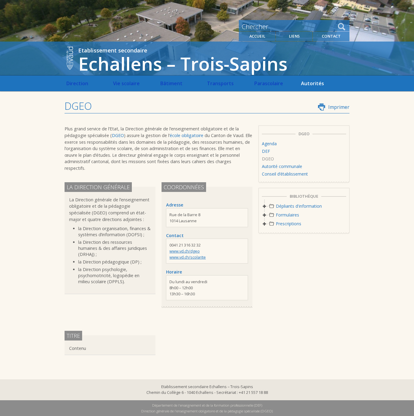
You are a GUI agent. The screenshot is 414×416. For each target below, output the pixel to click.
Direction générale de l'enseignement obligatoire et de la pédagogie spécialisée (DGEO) (207, 411)
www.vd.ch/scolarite (187, 257)
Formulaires (287, 215)
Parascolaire (268, 83)
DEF (266, 151)
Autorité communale (282, 166)
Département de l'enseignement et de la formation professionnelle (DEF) (207, 405)
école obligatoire (186, 135)
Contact (331, 36)
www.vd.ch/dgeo (184, 251)
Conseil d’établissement (285, 174)
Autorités (312, 83)
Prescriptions (288, 223)
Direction (77, 83)
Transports (220, 83)
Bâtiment (171, 83)
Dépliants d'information (299, 206)
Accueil (257, 36)
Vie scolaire (126, 83)
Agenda (269, 143)
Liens (294, 36)
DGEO (118, 135)
